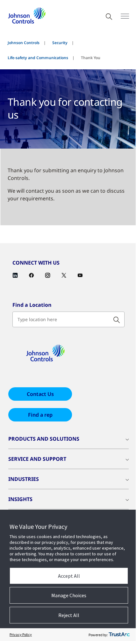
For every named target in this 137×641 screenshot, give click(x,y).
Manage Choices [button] (68, 595)
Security (60, 42)
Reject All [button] (68, 615)
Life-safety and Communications (38, 57)
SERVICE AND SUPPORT (37, 458)
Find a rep (40, 414)
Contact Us (40, 394)
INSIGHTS (20, 499)
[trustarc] (119, 634)
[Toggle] (124, 16)
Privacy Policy (21, 634)
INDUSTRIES (23, 479)
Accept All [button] (69, 576)
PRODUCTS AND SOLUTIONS (43, 438)
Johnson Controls (24, 42)
